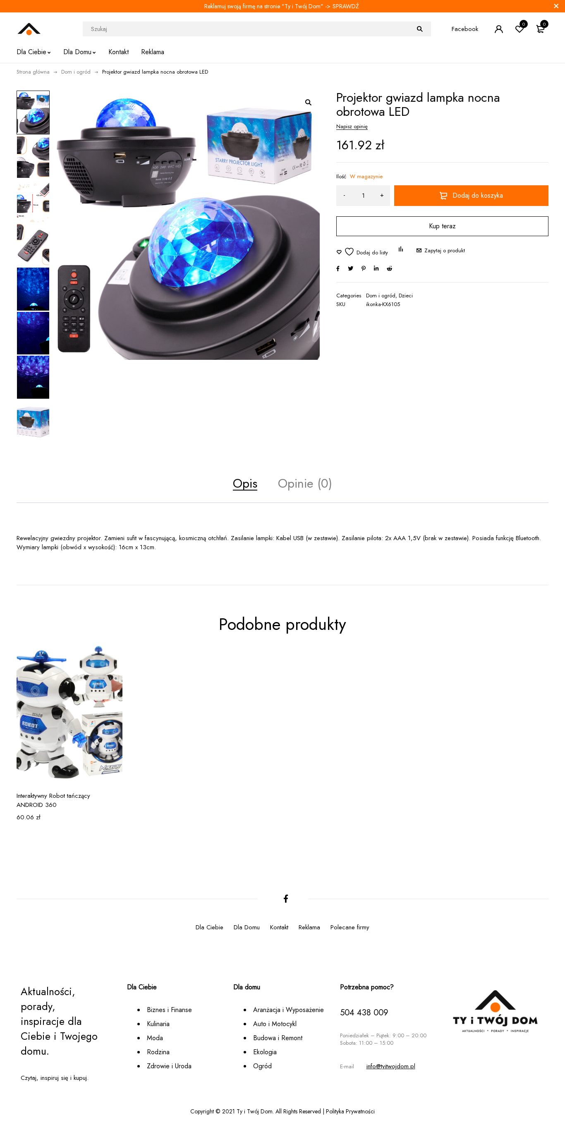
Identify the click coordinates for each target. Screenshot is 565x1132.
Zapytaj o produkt (444, 250)
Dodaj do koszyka (477, 195)
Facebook (465, 29)
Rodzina (158, 1052)
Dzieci (406, 295)
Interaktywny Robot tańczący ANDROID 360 (53, 800)
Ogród (262, 1066)
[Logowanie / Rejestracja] (499, 29)
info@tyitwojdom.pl (390, 1066)
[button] (308, 102)
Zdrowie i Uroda (169, 1066)
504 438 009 (364, 1013)
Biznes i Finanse (169, 1010)
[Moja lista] (362, 252)
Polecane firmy (349, 927)
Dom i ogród (76, 72)
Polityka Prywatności (350, 1111)
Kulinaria (158, 1024)
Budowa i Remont (277, 1038)
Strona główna (33, 72)
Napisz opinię (352, 126)
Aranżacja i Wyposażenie (288, 1010)
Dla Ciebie (209, 927)
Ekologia (265, 1052)
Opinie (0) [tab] (305, 483)
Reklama (309, 927)
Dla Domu (247, 927)
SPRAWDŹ (346, 6)
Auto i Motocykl (275, 1024)
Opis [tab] (245, 483)
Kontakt (279, 927)
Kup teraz (442, 226)
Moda (155, 1038)
